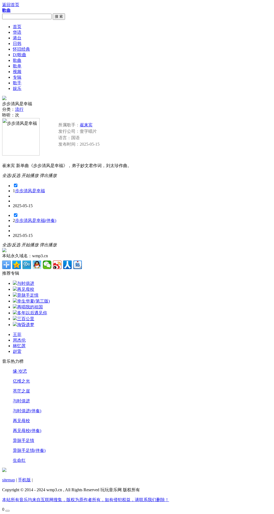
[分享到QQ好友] (37, 264)
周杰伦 (19, 340)
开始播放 (30, 175)
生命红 (19, 460)
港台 (17, 38)
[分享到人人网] (67, 264)
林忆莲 (19, 345)
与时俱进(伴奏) (27, 411)
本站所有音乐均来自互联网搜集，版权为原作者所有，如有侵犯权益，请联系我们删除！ (85, 499)
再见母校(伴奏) (27, 430)
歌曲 (17, 60)
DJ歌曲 (19, 54)
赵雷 (17, 351)
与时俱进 (21, 401)
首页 (17, 26)
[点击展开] (7, 511)
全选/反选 (11, 175)
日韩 (17, 43)
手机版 (24, 480)
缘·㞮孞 (20, 371)
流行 (19, 109)
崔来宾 (86, 125)
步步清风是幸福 (30, 190)
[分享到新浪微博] (57, 264)
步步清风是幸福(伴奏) (35, 220)
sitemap (8, 480)
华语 (17, 32)
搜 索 (59, 16)
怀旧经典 (21, 49)
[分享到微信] (47, 264)
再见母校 (21, 420)
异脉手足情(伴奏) (29, 450)
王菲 (17, 334)
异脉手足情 (23, 440)
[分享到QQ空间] (16, 264)
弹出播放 (48, 175)
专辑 (17, 77)
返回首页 (10, 4)
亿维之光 (21, 381)
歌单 (17, 66)
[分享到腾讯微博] (26, 264)
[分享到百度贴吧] (77, 264)
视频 (17, 71)
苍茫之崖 (21, 391)
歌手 (17, 83)
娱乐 (17, 88)
